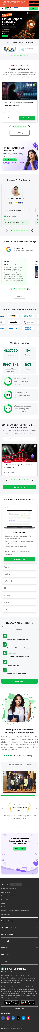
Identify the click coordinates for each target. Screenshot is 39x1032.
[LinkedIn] (13, 1018)
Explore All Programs (20, 133)
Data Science (5, 892)
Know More (27, 118)
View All (19, 296)
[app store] (11, 1003)
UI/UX (3, 903)
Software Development (9, 896)
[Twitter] (18, 1018)
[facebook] (3, 1018)
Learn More (21, 681)
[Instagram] (8, 1018)
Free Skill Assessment (9, 159)
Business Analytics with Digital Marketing (15, 911)
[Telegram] (23, 1018)
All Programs (5, 914)
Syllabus (11, 118)
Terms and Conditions (7, 1025)
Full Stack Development (9, 888)
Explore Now (19, 848)
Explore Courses (19, 487)
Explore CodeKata (19, 559)
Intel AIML (4, 899)
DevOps (4, 907)
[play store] (27, 1003)
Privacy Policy (19, 1025)
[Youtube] (28, 1018)
